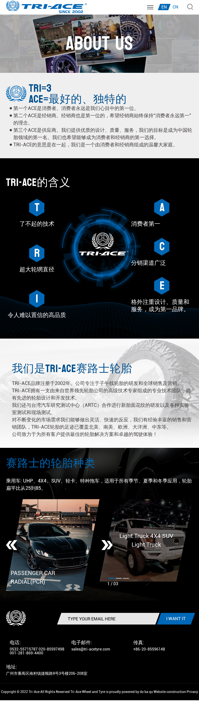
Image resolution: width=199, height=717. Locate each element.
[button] (11, 545)
